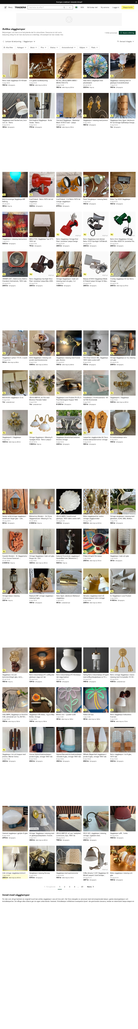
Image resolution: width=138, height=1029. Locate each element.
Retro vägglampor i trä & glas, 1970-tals (121, 755)
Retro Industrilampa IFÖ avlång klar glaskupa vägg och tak (41, 676)
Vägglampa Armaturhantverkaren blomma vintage (68, 438)
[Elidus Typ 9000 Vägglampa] (123, 184)
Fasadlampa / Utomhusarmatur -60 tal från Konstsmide (95, 399)
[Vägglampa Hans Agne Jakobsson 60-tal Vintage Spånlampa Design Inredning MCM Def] (123, 105)
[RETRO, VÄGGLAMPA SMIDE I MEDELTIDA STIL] (69, 66)
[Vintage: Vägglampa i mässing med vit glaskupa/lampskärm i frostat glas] (42, 818)
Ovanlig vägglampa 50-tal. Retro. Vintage (122, 280)
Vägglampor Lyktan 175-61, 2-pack (14, 358)
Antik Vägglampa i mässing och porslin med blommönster (40, 359)
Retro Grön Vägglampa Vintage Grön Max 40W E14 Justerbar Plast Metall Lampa (122, 240)
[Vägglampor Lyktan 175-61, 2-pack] (15, 343)
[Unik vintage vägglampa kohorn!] (15, 858)
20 (82, 887)
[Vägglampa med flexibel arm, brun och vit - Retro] (15, 105)
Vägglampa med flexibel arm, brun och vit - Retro (14, 121)
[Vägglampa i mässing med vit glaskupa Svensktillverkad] (123, 66)
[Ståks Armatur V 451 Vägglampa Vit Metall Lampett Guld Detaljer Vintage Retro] (96, 858)
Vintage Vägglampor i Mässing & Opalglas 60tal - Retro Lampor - (40, 438)
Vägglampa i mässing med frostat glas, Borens (68, 359)
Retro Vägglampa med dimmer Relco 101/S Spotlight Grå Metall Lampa (95, 240)
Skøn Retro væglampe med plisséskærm (93, 82)
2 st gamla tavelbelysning (38, 80)
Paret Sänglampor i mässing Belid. (95, 199)
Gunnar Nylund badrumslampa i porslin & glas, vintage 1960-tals (41, 755)
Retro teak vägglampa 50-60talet (14, 80)
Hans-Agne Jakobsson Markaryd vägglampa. (68, 597)
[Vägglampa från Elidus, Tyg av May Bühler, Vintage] (42, 700)
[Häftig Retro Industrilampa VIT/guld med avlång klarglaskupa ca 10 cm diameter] (96, 660)
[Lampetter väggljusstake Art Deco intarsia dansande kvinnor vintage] (96, 422)
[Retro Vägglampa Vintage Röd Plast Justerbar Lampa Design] (69, 224)
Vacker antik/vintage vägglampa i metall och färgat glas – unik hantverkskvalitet (14, 517)
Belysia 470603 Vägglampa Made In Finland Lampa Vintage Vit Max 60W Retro (95, 280)
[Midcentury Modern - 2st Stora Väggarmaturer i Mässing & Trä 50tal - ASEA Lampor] (42, 501)
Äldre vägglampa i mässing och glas (121, 874)
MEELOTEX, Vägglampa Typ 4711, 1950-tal (41, 240)
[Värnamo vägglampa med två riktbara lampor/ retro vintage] (96, 581)
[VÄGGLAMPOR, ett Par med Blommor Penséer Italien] (42, 383)
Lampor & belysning (13, 41)
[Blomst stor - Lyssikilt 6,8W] (69, 700)
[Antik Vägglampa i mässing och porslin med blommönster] (42, 343)
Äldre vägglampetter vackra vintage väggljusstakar (93, 517)
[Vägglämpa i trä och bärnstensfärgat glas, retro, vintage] (15, 660)
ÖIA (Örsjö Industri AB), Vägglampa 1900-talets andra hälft (95, 359)
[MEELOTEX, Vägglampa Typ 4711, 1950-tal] (42, 224)
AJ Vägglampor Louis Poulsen (120, 596)
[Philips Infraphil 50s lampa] (96, 541)
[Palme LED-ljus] (96, 700)
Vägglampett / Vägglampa (119, 397)
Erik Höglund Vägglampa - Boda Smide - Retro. (40, 121)
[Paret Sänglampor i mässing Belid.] (96, 184)
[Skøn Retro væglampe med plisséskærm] (96, 66)
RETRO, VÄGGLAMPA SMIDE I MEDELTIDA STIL (66, 82)
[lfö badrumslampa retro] (123, 422)
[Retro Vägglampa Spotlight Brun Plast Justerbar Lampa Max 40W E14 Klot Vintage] (42, 264)
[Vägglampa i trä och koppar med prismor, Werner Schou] (15, 739)
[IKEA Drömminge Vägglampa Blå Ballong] (15, 184)
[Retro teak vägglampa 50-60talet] (15, 66)
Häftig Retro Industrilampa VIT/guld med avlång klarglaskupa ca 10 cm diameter (96, 676)
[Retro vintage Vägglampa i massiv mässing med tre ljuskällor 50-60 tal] (123, 660)
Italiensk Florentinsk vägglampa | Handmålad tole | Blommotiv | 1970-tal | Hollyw (68, 557)
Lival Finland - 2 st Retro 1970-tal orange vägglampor (68, 200)
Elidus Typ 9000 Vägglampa (120, 199)
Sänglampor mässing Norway (39, 873)
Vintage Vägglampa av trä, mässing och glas (122, 359)
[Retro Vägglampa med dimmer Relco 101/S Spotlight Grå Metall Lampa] (96, 224)
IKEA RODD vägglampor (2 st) (13, 397)
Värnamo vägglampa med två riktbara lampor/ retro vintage (94, 597)
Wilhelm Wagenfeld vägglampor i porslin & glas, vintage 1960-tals (95, 755)
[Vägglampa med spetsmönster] (69, 858)
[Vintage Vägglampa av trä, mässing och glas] (123, 343)
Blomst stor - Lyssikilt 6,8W (66, 714)
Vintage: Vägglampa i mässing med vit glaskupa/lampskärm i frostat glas (41, 834)
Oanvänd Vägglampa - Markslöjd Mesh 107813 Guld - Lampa (67, 121)
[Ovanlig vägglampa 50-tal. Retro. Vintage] (123, 264)
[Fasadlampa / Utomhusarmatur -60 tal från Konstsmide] (96, 383)
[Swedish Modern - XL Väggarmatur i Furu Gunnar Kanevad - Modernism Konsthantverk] (15, 541)
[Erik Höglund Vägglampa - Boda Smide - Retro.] (42, 105)
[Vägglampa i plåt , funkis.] (123, 818)
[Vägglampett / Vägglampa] (123, 383)
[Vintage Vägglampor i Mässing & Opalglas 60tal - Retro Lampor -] (42, 422)
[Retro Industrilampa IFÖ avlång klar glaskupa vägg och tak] (42, 660)
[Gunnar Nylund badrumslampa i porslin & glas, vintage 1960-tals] (42, 739)
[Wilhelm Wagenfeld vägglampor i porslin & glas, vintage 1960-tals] (96, 739)
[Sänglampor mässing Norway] (42, 858)
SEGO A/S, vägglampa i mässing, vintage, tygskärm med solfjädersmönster (94, 834)
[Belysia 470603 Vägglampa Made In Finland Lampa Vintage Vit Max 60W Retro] (96, 264)
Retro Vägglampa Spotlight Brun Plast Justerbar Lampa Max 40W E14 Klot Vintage (41, 280)
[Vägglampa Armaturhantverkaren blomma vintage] (69, 422)
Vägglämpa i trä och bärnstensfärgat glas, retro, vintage (12, 676)
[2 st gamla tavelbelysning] (42, 66)
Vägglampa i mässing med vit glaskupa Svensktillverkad (120, 82)
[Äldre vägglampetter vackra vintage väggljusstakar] (96, 501)
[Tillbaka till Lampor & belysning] (3, 41)
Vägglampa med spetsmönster (67, 873)
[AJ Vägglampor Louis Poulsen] (123, 581)
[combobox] (47, 7)
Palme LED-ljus (88, 714)
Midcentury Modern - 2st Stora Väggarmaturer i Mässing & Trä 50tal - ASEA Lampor (40, 517)
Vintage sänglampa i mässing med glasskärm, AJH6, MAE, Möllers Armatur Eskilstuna (122, 517)
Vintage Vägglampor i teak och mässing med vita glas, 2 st (67, 280)
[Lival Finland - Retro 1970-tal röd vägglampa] (42, 184)
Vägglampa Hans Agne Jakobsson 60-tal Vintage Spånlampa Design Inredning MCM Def (122, 121)
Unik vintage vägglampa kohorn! (13, 873)
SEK (82, 7)
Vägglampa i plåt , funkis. (119, 833)
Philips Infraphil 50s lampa (92, 556)
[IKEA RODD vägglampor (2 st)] (15, 383)
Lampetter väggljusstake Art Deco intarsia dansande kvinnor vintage (95, 438)
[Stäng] (136, 2)
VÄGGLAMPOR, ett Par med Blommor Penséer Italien (39, 399)
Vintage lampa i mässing (11, 596)
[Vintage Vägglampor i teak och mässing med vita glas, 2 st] (69, 264)
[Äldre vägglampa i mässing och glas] (123, 858)
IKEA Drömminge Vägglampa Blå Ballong (13, 200)
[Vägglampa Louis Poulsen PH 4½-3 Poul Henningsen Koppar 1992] (69, 383)
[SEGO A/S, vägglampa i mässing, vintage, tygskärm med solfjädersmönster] (96, 818)
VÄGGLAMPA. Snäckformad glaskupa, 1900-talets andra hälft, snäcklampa (68, 517)
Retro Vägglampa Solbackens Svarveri (120, 716)
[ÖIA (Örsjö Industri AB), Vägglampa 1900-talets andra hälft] (96, 343)
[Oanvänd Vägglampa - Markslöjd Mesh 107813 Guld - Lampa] (69, 105)
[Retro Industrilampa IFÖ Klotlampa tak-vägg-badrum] (69, 660)
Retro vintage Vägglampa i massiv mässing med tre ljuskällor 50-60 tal (122, 676)
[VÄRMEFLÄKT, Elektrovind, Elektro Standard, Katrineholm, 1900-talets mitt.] (15, 264)
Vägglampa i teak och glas (119, 556)
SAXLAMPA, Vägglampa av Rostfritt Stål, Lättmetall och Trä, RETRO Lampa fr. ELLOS (15, 716)
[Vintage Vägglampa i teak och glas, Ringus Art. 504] (42, 541)
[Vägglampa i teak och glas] (123, 541)
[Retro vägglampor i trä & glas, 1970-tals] (123, 739)
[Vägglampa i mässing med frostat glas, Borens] (69, 343)
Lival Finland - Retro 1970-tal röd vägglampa (41, 200)
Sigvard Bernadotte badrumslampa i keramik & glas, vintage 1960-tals (68, 755)
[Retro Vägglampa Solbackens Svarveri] (123, 700)
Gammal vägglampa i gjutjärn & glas (15, 833)
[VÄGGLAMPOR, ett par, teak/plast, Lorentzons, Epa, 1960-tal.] (69, 818)
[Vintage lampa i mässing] (15, 581)
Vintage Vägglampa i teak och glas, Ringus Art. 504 (42, 557)
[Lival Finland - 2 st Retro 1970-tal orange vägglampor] (69, 184)
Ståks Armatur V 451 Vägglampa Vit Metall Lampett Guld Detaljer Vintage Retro (95, 874)
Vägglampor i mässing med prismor (95, 120)
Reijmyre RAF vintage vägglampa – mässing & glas (41, 597)
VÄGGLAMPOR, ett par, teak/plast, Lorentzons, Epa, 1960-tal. (68, 834)
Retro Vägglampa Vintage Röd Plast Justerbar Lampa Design (67, 240)
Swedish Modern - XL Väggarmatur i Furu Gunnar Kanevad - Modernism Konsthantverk (14, 557)
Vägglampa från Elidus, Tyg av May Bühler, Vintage (41, 716)
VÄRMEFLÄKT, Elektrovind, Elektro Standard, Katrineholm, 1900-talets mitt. (15, 280)
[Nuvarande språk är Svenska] (76, 7)
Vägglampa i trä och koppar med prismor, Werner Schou (14, 755)
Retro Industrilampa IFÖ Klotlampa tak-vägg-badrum (68, 676)
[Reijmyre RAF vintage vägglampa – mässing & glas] (42, 581)
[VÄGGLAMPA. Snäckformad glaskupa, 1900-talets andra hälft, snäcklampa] (69, 501)
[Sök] (64, 7)
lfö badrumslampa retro (118, 437)
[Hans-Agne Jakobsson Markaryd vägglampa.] (69, 581)
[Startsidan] (20, 7)
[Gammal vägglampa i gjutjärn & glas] (15, 818)
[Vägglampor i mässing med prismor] (96, 105)
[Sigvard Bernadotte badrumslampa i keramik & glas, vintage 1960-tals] (69, 739)
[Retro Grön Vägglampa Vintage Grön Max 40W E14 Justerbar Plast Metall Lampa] (123, 224)
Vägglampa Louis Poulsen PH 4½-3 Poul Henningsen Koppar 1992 (68, 399)
